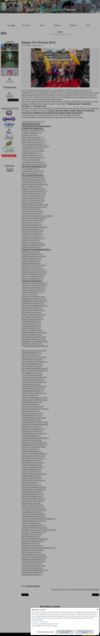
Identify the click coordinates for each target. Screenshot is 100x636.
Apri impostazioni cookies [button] (45, 632)
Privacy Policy (43, 622)
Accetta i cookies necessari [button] (64, 632)
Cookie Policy (35, 622)
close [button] (97, 609)
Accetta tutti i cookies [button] (84, 632)
